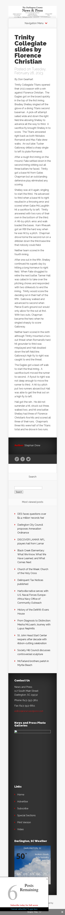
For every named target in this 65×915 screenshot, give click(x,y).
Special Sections (26, 815)
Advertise (22, 801)
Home (20, 794)
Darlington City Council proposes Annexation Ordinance (30, 528)
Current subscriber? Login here (24, 908)
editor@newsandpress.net (28, 711)
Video (20, 829)
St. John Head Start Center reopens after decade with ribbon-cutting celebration (32, 639)
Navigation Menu (34, 23)
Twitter (28, 459)
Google (17, 459)
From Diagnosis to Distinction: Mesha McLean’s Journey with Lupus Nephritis (34, 624)
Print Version (24, 822)
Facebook (22, 459)
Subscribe (22, 808)
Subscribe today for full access (24, 905)
